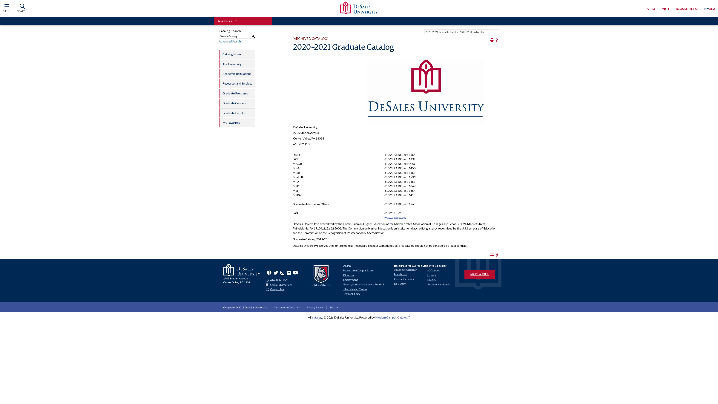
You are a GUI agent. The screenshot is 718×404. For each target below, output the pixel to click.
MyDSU (431, 279)
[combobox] (461, 32)
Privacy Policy (315, 307)
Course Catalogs (404, 279)
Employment (350, 279)
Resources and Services (237, 83)
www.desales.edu (395, 217)
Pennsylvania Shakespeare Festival (363, 284)
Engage (431, 275)
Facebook (269, 273)
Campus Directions (281, 284)
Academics (225, 21)
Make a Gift (479, 274)
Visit (665, 8)
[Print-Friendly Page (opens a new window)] (492, 40)
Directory (348, 275)
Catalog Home (232, 54)
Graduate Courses (234, 103)
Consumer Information (287, 307)
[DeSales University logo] (359, 7)
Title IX (333, 307)
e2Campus (433, 270)
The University (232, 64)
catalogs (317, 317)
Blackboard (400, 274)
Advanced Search (230, 41)
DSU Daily (400, 283)
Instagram (282, 273)
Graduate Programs (235, 93)
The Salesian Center (355, 289)
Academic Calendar (405, 269)
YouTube (295, 273)
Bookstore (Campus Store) (358, 270)
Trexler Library (351, 293)
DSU (709, 8)
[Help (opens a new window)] (497, 40)
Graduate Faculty (234, 113)
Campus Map (277, 289)
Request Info (687, 8)
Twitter (276, 273)
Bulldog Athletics (321, 285)
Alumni (347, 265)
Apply (651, 8)
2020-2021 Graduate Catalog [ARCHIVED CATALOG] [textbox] (454, 31)
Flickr (289, 273)
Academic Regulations (237, 73)
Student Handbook (438, 284)
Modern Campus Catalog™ (392, 317)
